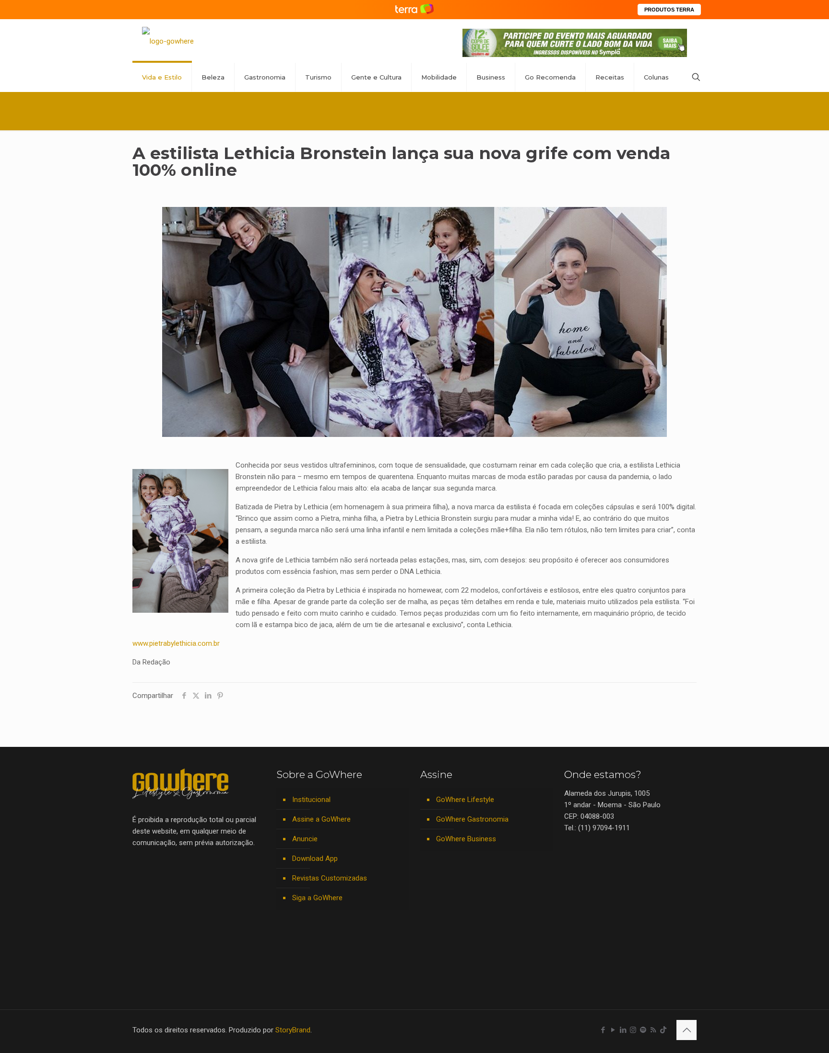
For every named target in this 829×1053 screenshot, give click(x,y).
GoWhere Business (466, 839)
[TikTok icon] (663, 1030)
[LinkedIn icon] (623, 1030)
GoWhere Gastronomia (472, 819)
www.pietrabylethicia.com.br (176, 643)
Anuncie (305, 839)
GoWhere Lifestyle (465, 799)
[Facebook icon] (602, 1030)
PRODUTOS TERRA (669, 9)
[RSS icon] (653, 1030)
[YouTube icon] (612, 1030)
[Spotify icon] (643, 1030)
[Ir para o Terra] (414, 9)
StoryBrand (292, 1030)
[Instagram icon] (633, 1030)
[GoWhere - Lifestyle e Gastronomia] (168, 41)
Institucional (311, 799)
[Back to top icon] (686, 1030)
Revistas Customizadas (329, 878)
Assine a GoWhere (321, 819)
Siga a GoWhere (317, 897)
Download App (315, 858)
